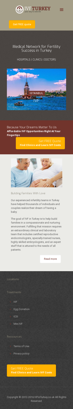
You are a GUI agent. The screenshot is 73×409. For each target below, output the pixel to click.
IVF (15, 301)
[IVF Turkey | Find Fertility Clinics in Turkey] (36, 9)
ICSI (16, 316)
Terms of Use (21, 346)
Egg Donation (22, 309)
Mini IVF (18, 323)
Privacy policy (21, 353)
